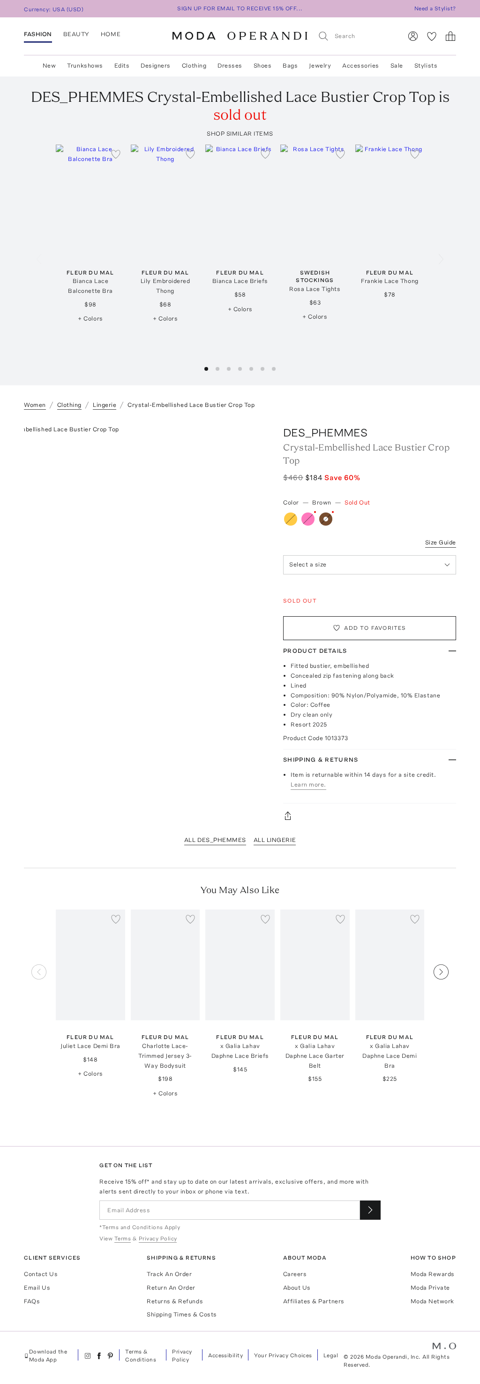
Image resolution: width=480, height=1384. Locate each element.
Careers (295, 1273)
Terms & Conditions (140, 1355)
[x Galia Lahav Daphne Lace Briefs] (240, 965)
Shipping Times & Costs (182, 1314)
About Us (297, 1287)
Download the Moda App (48, 1355)
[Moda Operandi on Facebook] (99, 1356)
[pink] (307, 519)
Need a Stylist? (435, 8)
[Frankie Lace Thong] (390, 200)
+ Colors (90, 318)
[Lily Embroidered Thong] (165, 200)
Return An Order (171, 1287)
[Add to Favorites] (115, 154)
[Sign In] (413, 36)
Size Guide (440, 542)
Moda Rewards (433, 1273)
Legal (330, 1355)
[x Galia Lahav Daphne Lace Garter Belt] (315, 965)
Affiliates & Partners (314, 1301)
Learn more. (308, 784)
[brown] (325, 519)
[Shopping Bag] (450, 36)
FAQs (32, 1301)
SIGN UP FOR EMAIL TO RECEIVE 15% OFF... (240, 8)
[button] (206, 369)
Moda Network (432, 1301)
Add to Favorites (375, 628)
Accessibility (225, 1355)
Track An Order (169, 1273)
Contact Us (41, 1273)
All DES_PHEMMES (215, 839)
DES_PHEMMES (325, 432)
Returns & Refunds (175, 1301)
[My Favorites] (431, 36)
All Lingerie (275, 839)
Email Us (37, 1287)
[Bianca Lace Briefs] (240, 200)
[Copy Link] (369, 815)
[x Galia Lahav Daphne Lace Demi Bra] (390, 965)
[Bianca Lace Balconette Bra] (90, 200)
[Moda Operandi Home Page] (240, 36)
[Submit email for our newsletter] (370, 1210)
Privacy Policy (182, 1355)
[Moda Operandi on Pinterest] (110, 1356)
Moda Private (430, 1287)
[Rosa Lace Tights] (315, 200)
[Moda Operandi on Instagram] (87, 1356)
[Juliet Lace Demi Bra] (90, 965)
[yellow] (290, 519)
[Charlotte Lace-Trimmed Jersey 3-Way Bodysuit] (165, 965)
